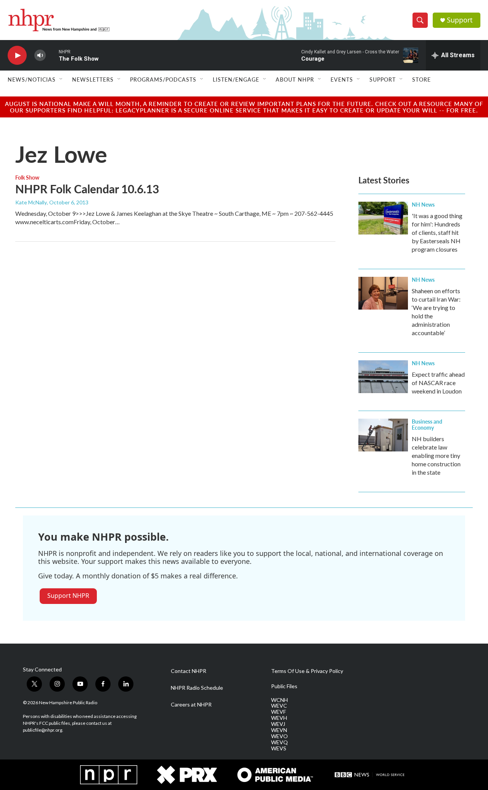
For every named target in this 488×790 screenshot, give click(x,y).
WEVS (278, 748)
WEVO (279, 736)
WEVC (279, 706)
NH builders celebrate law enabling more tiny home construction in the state (436, 455)
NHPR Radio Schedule (197, 688)
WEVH (279, 718)
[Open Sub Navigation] (61, 79)
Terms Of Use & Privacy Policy (307, 671)
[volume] (40, 55)
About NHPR (295, 79)
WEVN (279, 730)
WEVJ (278, 724)
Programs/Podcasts (163, 79)
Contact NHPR (188, 671)
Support (460, 20)
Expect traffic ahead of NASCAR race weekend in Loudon (438, 383)
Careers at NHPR (191, 705)
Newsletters (93, 79)
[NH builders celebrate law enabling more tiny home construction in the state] (383, 435)
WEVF (278, 712)
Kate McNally (31, 202)
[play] (17, 55)
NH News (423, 204)
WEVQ (279, 742)
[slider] (52, 55)
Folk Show (27, 177)
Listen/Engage (236, 79)
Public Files (284, 686)
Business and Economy (427, 424)
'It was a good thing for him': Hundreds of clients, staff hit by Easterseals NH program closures (437, 232)
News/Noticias (32, 79)
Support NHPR (68, 595)
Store (421, 79)
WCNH (279, 700)
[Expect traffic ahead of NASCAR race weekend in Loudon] (383, 376)
